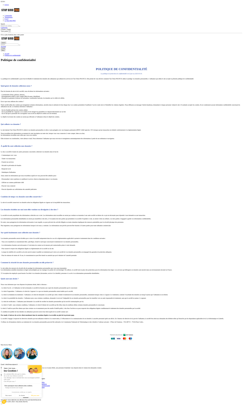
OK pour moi (35, 395)
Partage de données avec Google (14, 387)
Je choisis (22, 395)
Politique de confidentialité (42, 386)
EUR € (7, 5)
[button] (4, 402)
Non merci (8, 395)
